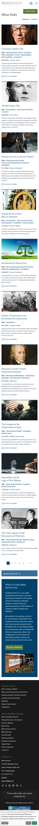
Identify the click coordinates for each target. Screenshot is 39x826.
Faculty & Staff (6, 735)
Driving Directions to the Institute (12, 720)
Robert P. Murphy (15, 226)
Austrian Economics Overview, (15, 160)
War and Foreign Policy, (9, 542)
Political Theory (10, 322)
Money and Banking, (8, 55)
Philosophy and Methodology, (11, 269)
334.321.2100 (10, 771)
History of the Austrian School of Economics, (15, 163)
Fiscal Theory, (28, 52)
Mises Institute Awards (9, 729)
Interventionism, (11, 109)
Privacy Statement (7, 747)
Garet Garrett (14, 115)
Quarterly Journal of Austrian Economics (14, 695)
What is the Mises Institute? (10, 717)
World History (26, 378)
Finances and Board (8, 738)
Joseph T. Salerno (15, 60)
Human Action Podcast (9, 704)
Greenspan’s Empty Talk (12, 49)
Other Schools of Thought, (25, 109)
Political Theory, (30, 375)
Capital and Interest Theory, (14, 52)
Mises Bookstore (7, 732)
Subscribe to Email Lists (9, 741)
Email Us (4, 777)
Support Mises (30, 11)
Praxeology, (26, 484)
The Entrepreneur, (7, 223)
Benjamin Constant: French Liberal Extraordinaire (14, 370)
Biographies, (5, 378)
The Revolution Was (11, 106)
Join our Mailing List (8, 781)
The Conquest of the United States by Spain (11, 426)
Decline (28, 823)
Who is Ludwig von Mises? (9, 689)
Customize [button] (5, 823)
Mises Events (5, 726)
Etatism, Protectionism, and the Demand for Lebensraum (14, 317)
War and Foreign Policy (9, 486)
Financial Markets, (26, 55)
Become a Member (14, 647)
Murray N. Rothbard (16, 168)
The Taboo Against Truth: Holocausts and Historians (13, 534)
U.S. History (5, 112)
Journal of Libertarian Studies (11, 698)
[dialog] (19, 818)
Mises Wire (5, 701)
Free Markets (6, 165)
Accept (34, 823)
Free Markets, (17, 223)
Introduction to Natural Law (14, 263)
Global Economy (7, 433)
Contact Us (5, 750)
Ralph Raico (13, 381)
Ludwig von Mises (15, 325)
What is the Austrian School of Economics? (15, 692)
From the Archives (28, 223)
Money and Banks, (7, 57)
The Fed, (17, 55)
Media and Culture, (28, 539)
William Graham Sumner (17, 436)
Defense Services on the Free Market (18, 157)
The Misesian (5, 707)
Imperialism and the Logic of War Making (11, 479)
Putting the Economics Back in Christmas (11, 215)
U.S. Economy (17, 57)
